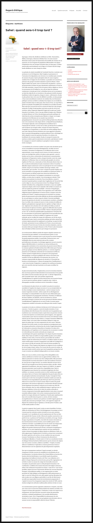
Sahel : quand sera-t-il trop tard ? (29, 30)
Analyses (71, 10)
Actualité (78, 10)
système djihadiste (10, 57)
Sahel (13, 56)
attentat (11, 53)
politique (10, 56)
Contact (85, 10)
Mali (7, 56)
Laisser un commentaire (11, 61)
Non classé (70, 72)
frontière (16, 54)
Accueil (54, 10)
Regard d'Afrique (14, 10)
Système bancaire (63, 10)
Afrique (7, 53)
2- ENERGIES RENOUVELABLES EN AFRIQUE (77, 89)
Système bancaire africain (73, 74)
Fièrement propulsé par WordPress (21, 517)
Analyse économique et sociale (74, 71)
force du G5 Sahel (9, 54)
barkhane (15, 53)
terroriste (8, 59)
